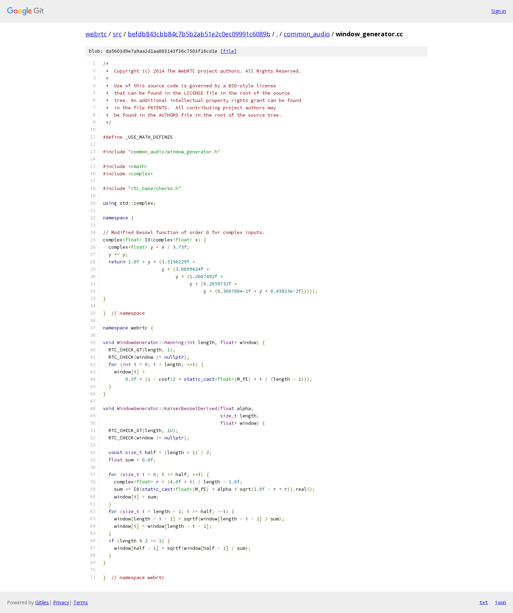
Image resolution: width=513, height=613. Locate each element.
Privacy (61, 602)
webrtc (96, 34)
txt (483, 602)
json (500, 602)
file (228, 51)
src (117, 34)
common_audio (307, 34)
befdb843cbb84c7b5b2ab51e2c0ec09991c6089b (199, 34)
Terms (80, 602)
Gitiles (42, 602)
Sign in (498, 11)
